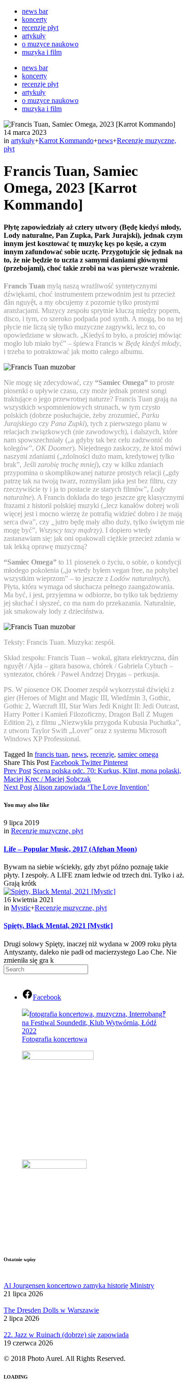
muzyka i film (42, 52)
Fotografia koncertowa (54, 1039)
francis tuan (51, 754)
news (105, 140)
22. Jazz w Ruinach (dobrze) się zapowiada (66, 1335)
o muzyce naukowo (50, 44)
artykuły (34, 36)
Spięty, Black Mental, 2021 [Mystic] (58, 925)
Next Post (18, 787)
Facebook (66, 762)
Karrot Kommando (66, 140)
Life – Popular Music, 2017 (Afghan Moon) (70, 849)
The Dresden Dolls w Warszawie (51, 1310)
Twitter (92, 762)
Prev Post (17, 771)
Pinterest (115, 762)
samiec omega (138, 754)
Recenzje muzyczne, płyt (47, 831)
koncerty (34, 19)
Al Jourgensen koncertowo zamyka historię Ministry (79, 1285)
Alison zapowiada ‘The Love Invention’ (91, 787)
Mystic (21, 908)
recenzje (102, 754)
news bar (35, 11)
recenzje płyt (40, 27)
